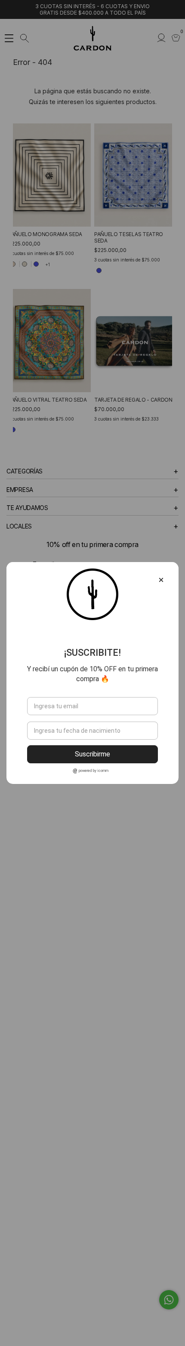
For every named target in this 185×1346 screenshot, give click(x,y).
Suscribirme (92, 754)
